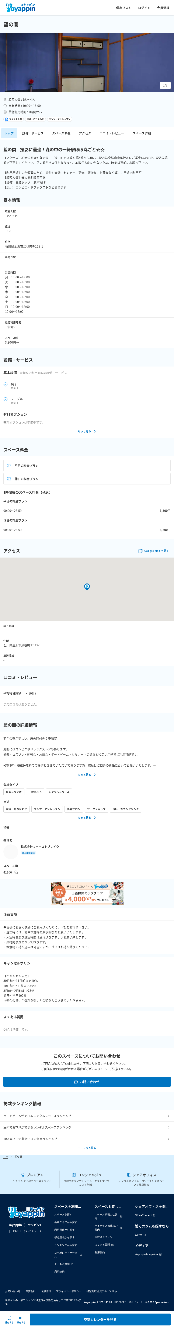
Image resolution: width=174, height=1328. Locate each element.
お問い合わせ (90, 1081)
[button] (87, 62)
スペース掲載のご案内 (106, 1216)
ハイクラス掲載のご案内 (106, 1227)
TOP (5, 1156)
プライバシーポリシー (68, 1291)
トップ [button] (9, 133)
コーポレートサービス (65, 1254)
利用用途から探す (64, 1230)
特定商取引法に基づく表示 (102, 1291)
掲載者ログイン (103, 1237)
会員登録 (163, 8)
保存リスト (123, 8)
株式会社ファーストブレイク (40, 846)
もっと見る (84, 431)
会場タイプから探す (65, 1222)
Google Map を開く (156, 550)
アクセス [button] (85, 133)
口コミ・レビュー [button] (112, 133)
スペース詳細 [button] (142, 133)
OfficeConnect (143, 1215)
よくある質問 (62, 1264)
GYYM (138, 1235)
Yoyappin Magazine (146, 1254)
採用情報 (46, 1291)
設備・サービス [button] (33, 133)
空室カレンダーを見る (100, 1319)
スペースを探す (63, 1214)
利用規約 (59, 1271)
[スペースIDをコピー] (16, 872)
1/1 (165, 85)
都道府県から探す (64, 1237)
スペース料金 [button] (61, 133)
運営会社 (30, 1291)
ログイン (144, 8)
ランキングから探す (65, 1245)
